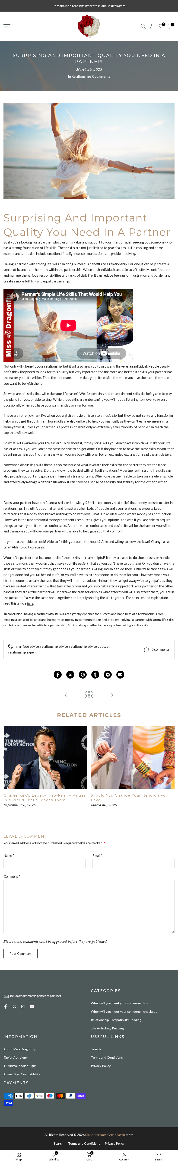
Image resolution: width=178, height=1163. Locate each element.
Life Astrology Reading (107, 1028)
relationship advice (54, 646)
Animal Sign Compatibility (21, 1074)
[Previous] (8, 757)
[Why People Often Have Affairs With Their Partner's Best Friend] (112, 695)
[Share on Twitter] (70, 675)
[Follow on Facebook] (5, 1006)
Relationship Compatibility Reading (116, 1020)
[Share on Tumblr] (95, 675)
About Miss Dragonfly (19, 1049)
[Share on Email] (120, 675)
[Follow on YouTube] (32, 1006)
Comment (11, 876)
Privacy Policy (101, 1066)
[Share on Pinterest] (83, 675)
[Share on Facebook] (58, 675)
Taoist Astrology (15, 1057)
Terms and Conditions (107, 1057)
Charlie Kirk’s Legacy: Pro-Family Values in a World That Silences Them (44, 797)
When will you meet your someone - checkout (124, 1011)
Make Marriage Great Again (105, 1135)
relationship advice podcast (89, 646)
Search (96, 1049)
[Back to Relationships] (89, 695)
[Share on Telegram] (108, 675)
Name (8, 856)
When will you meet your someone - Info (120, 1003)
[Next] (170, 757)
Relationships (82, 76)
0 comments (101, 76)
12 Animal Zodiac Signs (20, 1066)
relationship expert (22, 652)
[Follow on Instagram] (23, 1006)
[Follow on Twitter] (14, 1006)
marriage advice (27, 646)
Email (97, 856)
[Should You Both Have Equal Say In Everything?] (65, 695)
